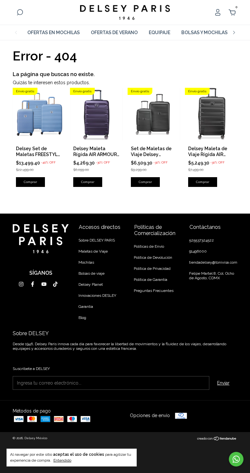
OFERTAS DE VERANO (114, 32)
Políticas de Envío (149, 246)
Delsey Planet (90, 284)
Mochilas (86, 262)
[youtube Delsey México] (44, 284)
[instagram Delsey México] (21, 284)
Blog (82, 317)
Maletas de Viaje (93, 251)
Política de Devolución (153, 257)
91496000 (198, 251)
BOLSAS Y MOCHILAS (204, 32)
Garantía (85, 306)
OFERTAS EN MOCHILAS (53, 32)
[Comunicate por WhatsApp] (236, 459)
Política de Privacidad (152, 268)
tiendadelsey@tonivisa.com (213, 262)
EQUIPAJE (159, 32)
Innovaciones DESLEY (97, 295)
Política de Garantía (150, 279)
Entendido (62, 460)
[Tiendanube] (217, 439)
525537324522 (201, 240)
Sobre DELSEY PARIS (96, 240)
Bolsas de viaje (91, 273)
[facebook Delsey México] (32, 284)
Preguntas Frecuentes (154, 290)
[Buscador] (20, 13)
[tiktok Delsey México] (55, 284)
